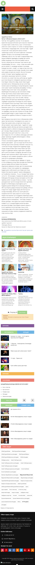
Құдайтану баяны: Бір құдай (8, 249)
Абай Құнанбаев (5, 451)
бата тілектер (13, 489)
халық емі (29, 495)
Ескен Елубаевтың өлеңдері (8, 472)
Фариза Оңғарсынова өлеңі (8, 483)
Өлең (19, 501)
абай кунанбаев (22, 483)
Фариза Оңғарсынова (26, 480)
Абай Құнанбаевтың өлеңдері (9, 454)
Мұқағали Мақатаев (26, 475)
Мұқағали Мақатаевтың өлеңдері (10, 477)
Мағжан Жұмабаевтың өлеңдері (9, 475)
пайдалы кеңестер (6, 495)
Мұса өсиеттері (20, 230)
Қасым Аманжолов (6, 498)
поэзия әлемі (21, 495)
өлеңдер (25, 501)
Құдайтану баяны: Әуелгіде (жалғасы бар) (9, 272)
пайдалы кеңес (25, 492)
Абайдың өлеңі (5, 460)
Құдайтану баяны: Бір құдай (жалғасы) (25, 249)
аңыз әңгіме (4, 489)
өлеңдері (3, 504)
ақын (27, 486)
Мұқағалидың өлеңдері (27, 477)
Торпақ (20, 294)
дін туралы (27, 230)
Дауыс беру (9, 400)
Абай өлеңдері (24, 457)
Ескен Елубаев (25, 469)
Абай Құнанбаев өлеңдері (19, 451)
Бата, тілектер (6, 387)
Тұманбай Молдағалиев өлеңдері (10, 480)
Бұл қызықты (5, 389)
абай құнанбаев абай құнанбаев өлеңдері (12, 486)
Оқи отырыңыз (9, 237)
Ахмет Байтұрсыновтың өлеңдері (10, 463)
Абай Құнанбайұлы (24, 454)
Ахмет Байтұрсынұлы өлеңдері (9, 466)
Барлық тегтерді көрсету (7, 508)
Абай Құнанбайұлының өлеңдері (10, 457)
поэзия (15, 495)
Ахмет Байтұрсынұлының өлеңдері (10, 469)
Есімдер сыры (6, 392)
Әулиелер (21, 272)
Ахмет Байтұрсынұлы (26, 463)
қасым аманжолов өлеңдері (8, 501)
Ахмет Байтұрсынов (16, 460)
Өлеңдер (4, 394)
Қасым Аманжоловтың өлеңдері (21, 498)
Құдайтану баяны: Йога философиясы (9, 294)
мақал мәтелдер (5, 492)
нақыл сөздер (15, 492)
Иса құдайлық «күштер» (10, 230)
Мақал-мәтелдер (6, 396)
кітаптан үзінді (22, 489)
